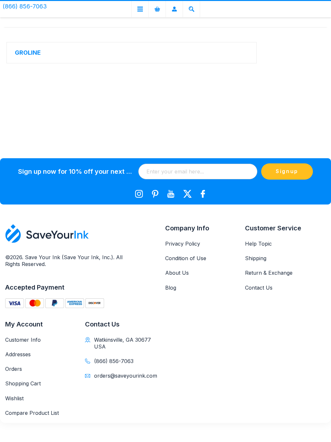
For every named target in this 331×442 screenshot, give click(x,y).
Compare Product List (32, 413)
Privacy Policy (182, 243)
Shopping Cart (23, 383)
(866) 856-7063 (113, 361)
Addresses (18, 354)
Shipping (255, 258)
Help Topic (258, 243)
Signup (287, 171)
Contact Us (258, 287)
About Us (177, 273)
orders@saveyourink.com (124, 375)
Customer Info (23, 340)
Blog (170, 287)
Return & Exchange (269, 273)
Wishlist (14, 398)
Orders (13, 369)
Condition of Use (185, 258)
